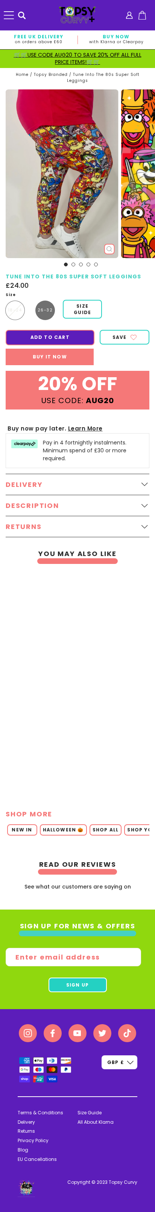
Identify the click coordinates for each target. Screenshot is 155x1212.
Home (22, 74)
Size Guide (90, 1112)
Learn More (85, 428)
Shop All (106, 830)
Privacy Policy (33, 1140)
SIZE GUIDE (82, 309)
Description (32, 505)
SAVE (119, 337)
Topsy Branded (51, 74)
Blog (23, 1150)
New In (22, 830)
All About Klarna (96, 1122)
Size (11, 295)
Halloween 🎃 (63, 830)
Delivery (26, 1122)
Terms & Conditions (40, 1112)
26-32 (45, 310)
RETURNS (24, 526)
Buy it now (50, 357)
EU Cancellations (37, 1159)
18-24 (15, 310)
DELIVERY (24, 484)
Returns (26, 1131)
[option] (74, 682)
